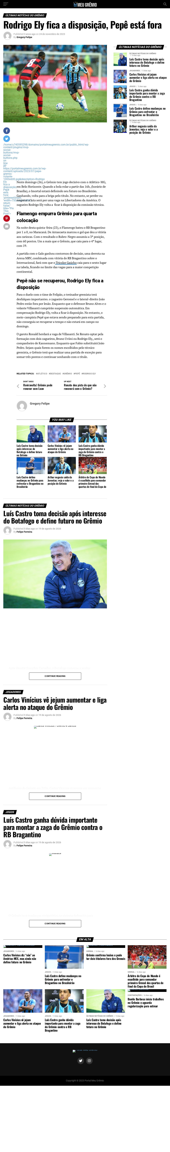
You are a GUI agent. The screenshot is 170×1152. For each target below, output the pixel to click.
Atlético (42, 374)
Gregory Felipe (24, 37)
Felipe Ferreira (24, 531)
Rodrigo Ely (89, 374)
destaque (55, 374)
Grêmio (68, 374)
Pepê (77, 374)
